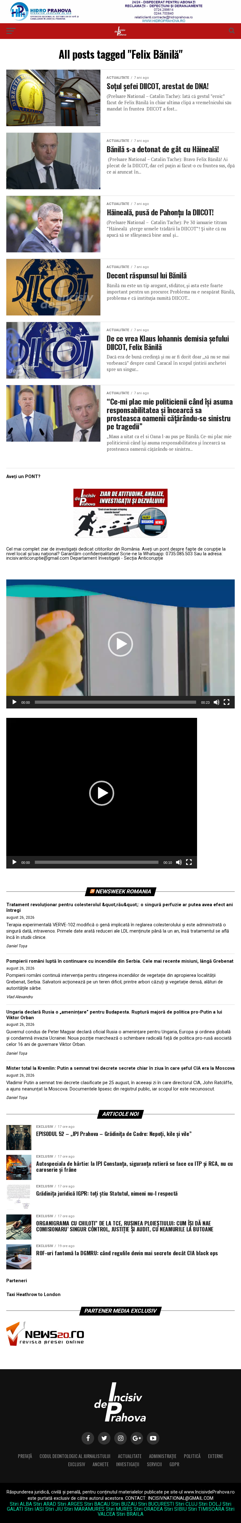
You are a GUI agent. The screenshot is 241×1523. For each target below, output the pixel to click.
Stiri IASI (34, 1509)
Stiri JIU (54, 1509)
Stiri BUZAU (124, 1504)
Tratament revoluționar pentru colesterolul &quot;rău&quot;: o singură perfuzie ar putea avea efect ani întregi (119, 907)
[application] (120, 643)
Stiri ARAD (44, 1504)
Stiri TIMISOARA (206, 1509)
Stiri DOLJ (210, 1504)
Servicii (154, 1464)
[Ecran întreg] (226, 702)
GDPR (174, 1464)
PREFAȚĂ (25, 1456)
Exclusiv (76, 1464)
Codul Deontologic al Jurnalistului (75, 1456)
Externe (215, 1456)
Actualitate (130, 1456)
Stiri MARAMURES (84, 1509)
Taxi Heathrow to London (33, 1294)
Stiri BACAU (97, 1504)
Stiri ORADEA (148, 1509)
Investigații (127, 1464)
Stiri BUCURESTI (156, 1504)
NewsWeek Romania (123, 891)
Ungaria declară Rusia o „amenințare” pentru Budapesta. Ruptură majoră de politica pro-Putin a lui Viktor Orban (114, 1014)
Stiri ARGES (70, 1504)
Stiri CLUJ (186, 1504)
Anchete (101, 1464)
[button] (120, 644)
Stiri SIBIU (175, 1509)
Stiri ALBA (21, 1504)
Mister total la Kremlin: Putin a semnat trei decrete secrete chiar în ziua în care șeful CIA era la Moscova (120, 1068)
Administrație (162, 1456)
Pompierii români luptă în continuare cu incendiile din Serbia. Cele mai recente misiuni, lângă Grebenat (119, 961)
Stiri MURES (119, 1509)
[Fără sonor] (216, 702)
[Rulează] (14, 702)
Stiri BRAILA (129, 1514)
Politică (192, 1456)
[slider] (115, 702)
